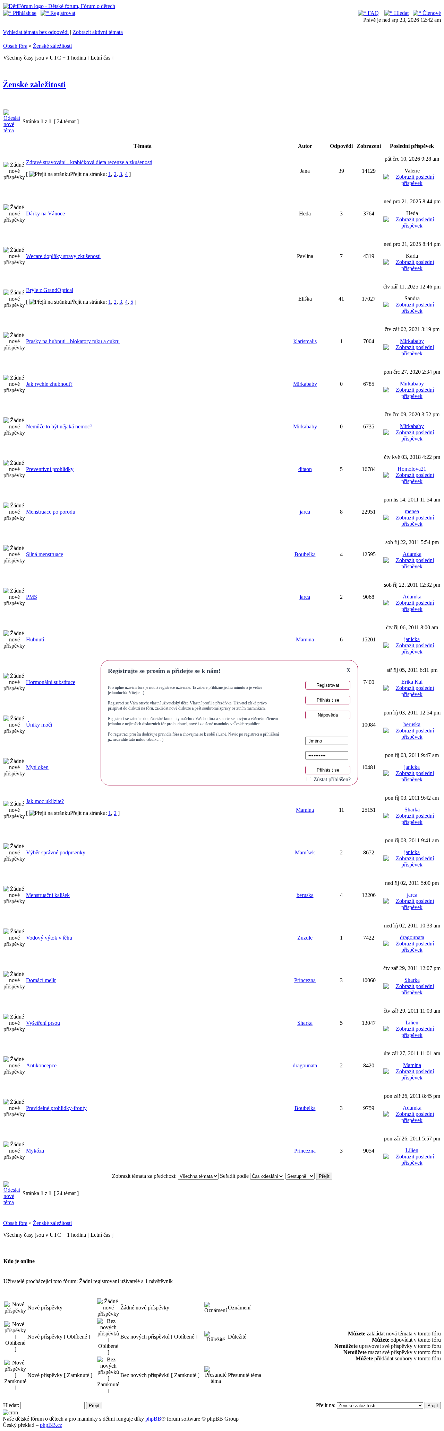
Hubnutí (35, 639)
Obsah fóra (15, 46)
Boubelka (305, 554)
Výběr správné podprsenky (55, 852)
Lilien (411, 1022)
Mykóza (35, 1151)
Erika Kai (411, 682)
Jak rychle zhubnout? (49, 384)
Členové (431, 13)
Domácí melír (41, 980)
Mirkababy (412, 341)
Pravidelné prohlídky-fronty (56, 1108)
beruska (411, 724)
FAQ (372, 13)
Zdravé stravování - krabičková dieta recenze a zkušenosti (89, 162)
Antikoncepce (41, 1065)
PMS (31, 597)
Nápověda (328, 715)
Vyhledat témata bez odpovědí (36, 32)
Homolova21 (412, 469)
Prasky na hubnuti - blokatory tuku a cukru (73, 341)
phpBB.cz (51, 1425)
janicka (412, 639)
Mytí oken (37, 767)
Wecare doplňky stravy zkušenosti (63, 256)
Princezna (305, 980)
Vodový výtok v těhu (49, 938)
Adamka (412, 554)
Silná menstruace (44, 554)
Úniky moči (39, 725)
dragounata (412, 937)
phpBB (153, 1419)
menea (412, 511)
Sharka (412, 809)
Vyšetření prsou (43, 1023)
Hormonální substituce (50, 682)
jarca (305, 512)
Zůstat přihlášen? (331, 779)
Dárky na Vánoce (45, 213)
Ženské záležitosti (52, 46)
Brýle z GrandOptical (49, 290)
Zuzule (305, 938)
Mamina (305, 639)
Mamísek (305, 852)
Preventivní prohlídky (50, 469)
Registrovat (62, 13)
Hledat (401, 13)
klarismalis (305, 341)
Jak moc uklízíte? (45, 801)
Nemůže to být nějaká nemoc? (59, 426)
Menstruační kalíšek (48, 895)
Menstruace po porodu (50, 512)
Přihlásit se (23, 13)
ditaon (305, 469)
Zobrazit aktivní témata (97, 32)
